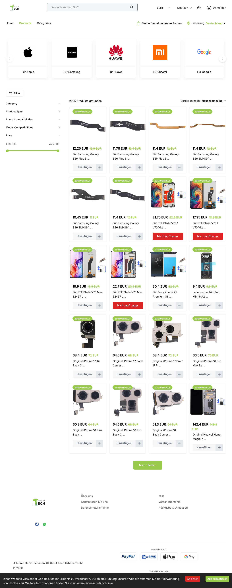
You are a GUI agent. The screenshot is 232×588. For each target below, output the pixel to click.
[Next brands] (222, 58)
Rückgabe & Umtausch (173, 507)
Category (11, 103)
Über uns (87, 496)
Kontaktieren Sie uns (94, 502)
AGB (161, 496)
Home (9, 23)
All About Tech (54, 563)
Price (9, 135)
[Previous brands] (9, 58)
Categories (44, 23)
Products (25, 23)
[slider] (7, 150)
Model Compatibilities (19, 127)
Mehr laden (148, 465)
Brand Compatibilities (19, 119)
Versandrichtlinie (170, 502)
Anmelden (219, 7)
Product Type (14, 111)
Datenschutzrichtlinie (99, 583)
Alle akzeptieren (217, 578)
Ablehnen (192, 578)
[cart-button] (199, 7)
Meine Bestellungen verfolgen (162, 23)
